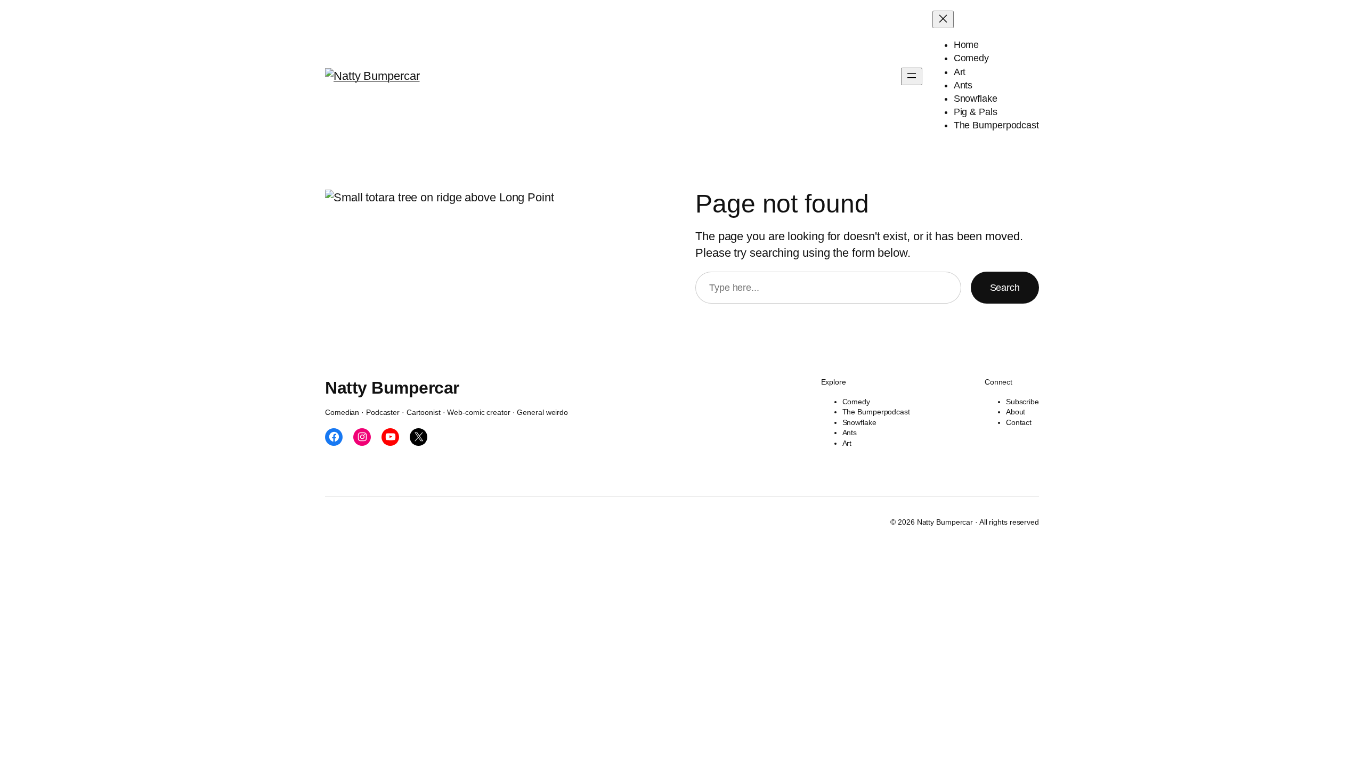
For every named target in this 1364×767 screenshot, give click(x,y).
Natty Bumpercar (392, 387)
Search (1005, 287)
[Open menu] (911, 76)
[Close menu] (943, 19)
